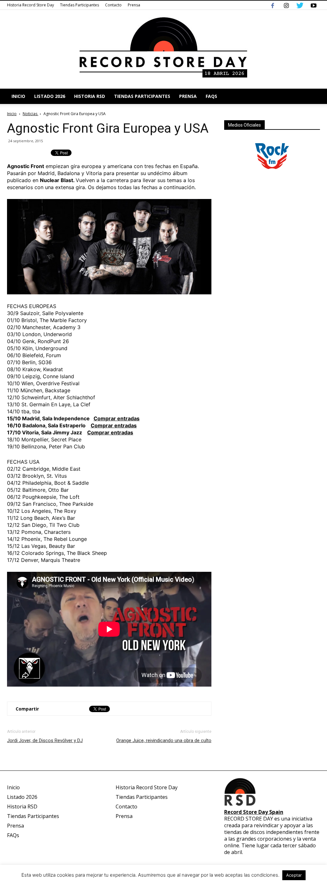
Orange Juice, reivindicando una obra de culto (163, 740)
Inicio (18, 96)
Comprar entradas (117, 418)
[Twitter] (299, 5)
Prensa (134, 5)
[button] (312, 96)
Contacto (113, 5)
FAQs (211, 96)
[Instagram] (286, 5)
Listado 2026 (49, 96)
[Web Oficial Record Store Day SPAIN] (163, 49)
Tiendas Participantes (79, 5)
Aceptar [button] (294, 875)
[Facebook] (272, 5)
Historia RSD (89, 96)
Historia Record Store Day (30, 5)
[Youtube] (313, 5)
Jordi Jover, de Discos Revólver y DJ (45, 740)
